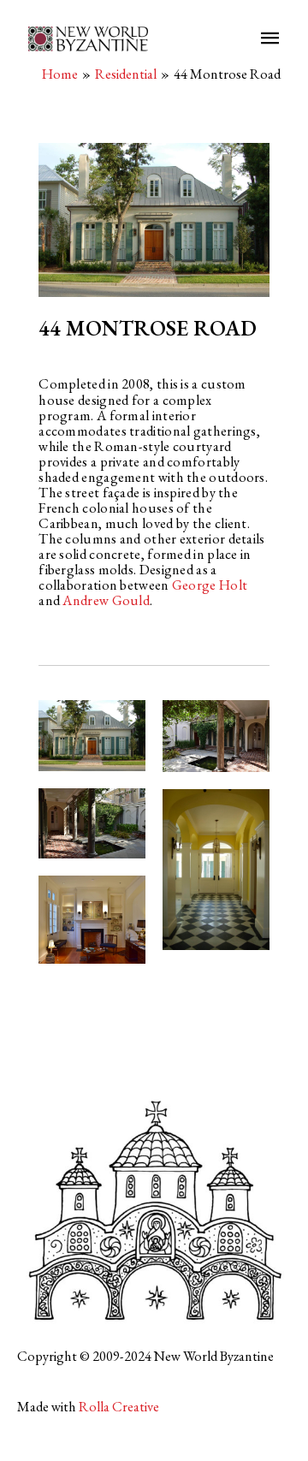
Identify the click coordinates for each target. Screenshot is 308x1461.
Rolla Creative (119, 1406)
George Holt (209, 584)
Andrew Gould (106, 600)
